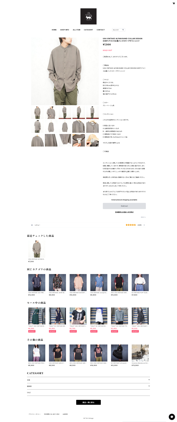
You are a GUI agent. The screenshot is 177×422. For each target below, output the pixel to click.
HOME (54, 30)
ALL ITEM (76, 30)
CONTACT (101, 30)
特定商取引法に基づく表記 (51, 414)
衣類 (28, 380)
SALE (29, 392)
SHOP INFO (64, 30)
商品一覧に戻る (88, 402)
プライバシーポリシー (35, 414)
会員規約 (65, 414)
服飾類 (29, 386)
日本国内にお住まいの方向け (124, 212)
